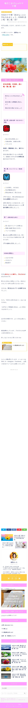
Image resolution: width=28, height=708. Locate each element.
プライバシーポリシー (11, 704)
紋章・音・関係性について (9, 635)
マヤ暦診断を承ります (7, 632)
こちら (3, 615)
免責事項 (19, 704)
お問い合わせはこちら (7, 625)
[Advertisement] (14, 432)
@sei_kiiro (5, 34)
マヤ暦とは (4, 628)
